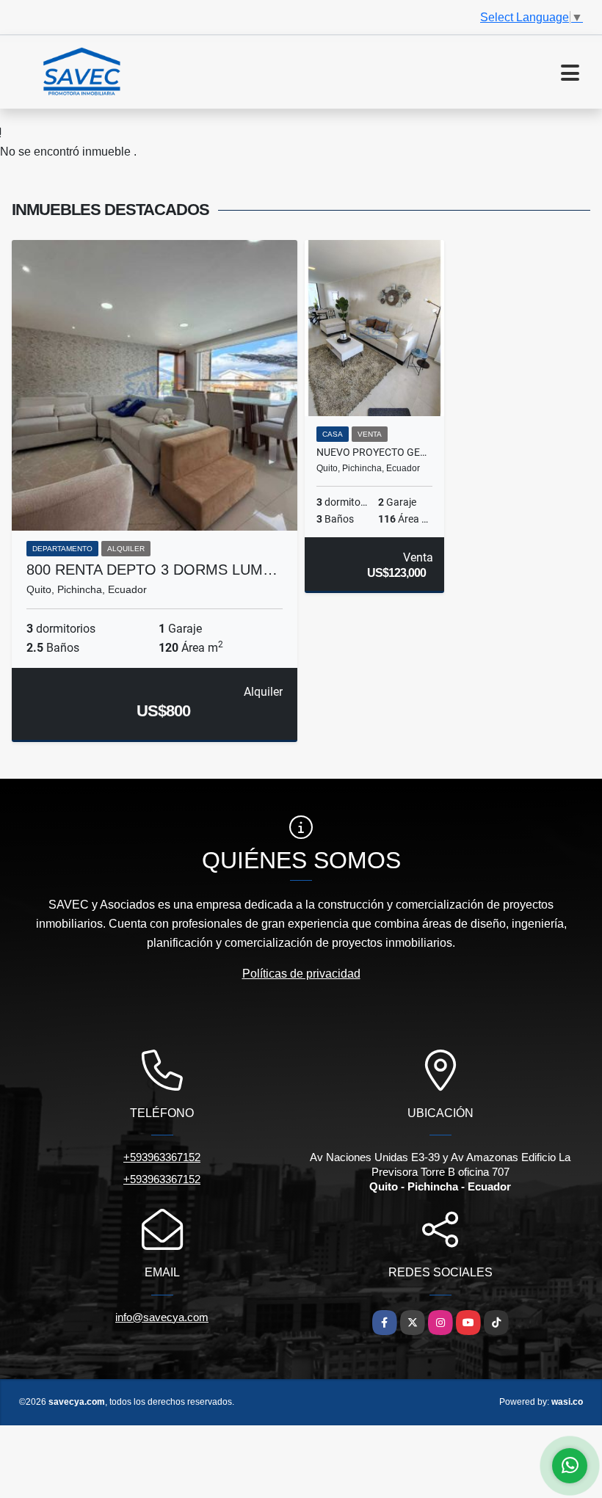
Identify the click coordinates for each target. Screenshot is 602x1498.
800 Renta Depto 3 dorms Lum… (152, 569)
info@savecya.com (161, 1317)
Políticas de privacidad (301, 973)
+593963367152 (161, 1157)
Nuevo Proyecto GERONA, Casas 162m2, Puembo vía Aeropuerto (374, 452)
